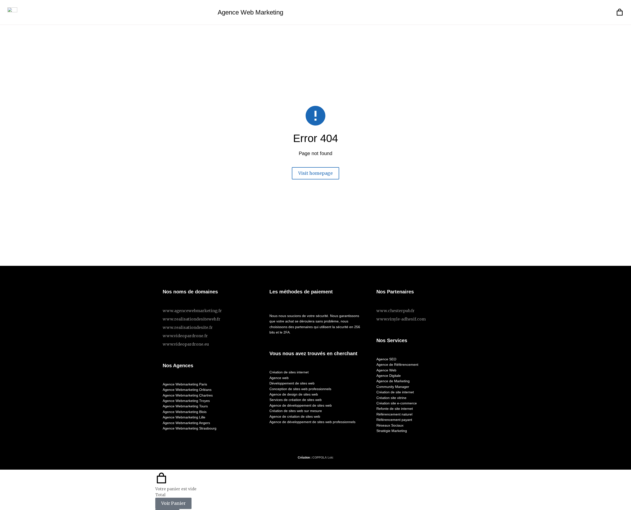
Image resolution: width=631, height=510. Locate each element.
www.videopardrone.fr (185, 335)
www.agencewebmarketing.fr (192, 310)
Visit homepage (315, 173)
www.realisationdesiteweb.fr (191, 319)
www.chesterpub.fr (395, 310)
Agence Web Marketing (250, 12)
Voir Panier (173, 503)
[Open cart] (620, 12)
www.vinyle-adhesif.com (401, 319)
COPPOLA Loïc (322, 457)
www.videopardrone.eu (186, 344)
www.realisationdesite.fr (188, 327)
